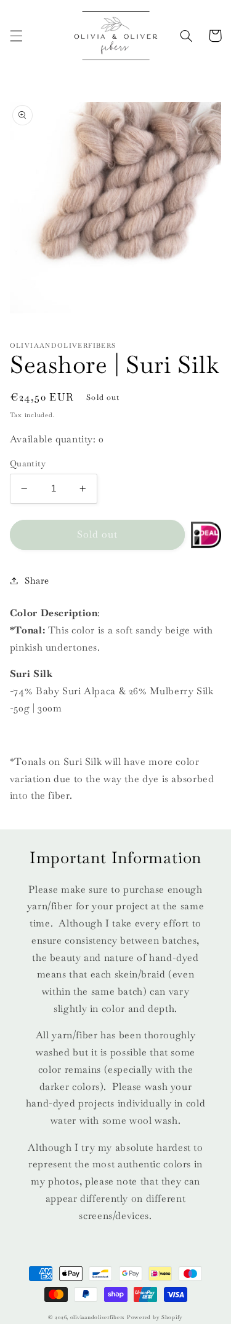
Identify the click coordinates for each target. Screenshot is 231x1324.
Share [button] (37, 580)
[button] (16, 36)
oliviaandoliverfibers (97, 1317)
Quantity (28, 463)
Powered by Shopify (155, 1317)
